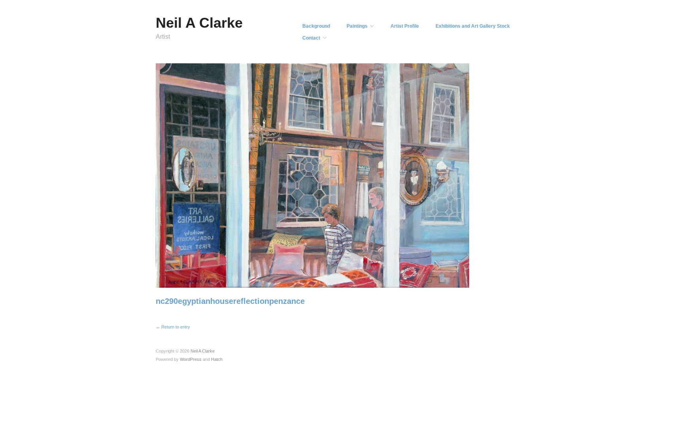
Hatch (217, 359)
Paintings (357, 26)
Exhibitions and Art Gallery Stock (473, 26)
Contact (311, 38)
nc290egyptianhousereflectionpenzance (230, 301)
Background (316, 26)
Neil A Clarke (199, 23)
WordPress (191, 359)
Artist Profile (405, 26)
